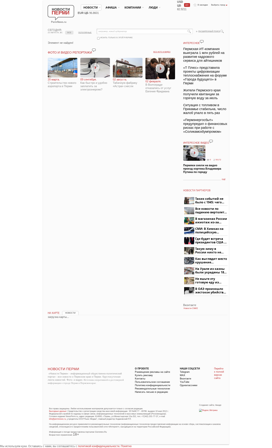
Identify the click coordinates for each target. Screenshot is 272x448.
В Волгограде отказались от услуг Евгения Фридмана (158, 86)
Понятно (126, 446)
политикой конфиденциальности (98, 446)
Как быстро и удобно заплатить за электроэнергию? (93, 84)
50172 (218, 160)
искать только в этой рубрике (116, 38)
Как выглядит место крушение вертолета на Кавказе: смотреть (211, 260)
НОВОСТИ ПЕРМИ (63, 369)
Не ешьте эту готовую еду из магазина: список (209, 280)
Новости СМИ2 (191, 308)
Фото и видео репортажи (70, 52)
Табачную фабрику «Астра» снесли (125, 83)
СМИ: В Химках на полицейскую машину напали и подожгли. (209, 230)
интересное (191, 43)
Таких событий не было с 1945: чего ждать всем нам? (209, 200)
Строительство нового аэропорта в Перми (62, 83)
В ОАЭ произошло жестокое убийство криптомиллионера (210, 290)
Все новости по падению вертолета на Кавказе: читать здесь (210, 210)
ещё (224, 179)
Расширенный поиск (209, 31)
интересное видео (196, 142)
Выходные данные (57, 411)
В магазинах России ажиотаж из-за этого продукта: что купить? (211, 220)
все (69, 33)
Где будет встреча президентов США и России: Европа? (210, 240)
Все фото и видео (161, 52)
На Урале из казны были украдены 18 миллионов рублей (210, 270)
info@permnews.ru (57, 419)
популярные (85, 33)
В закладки (203, 5)
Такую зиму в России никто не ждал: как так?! (208, 250)
